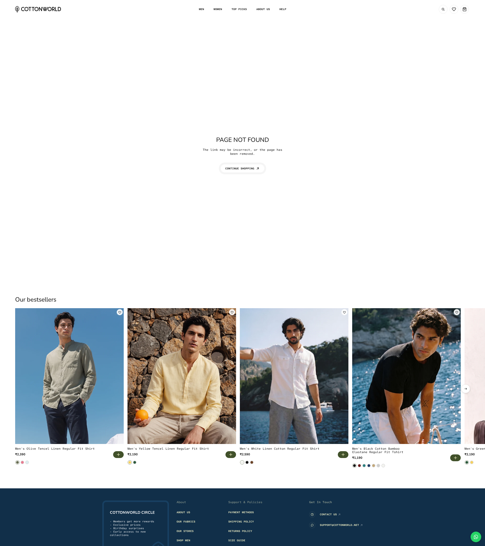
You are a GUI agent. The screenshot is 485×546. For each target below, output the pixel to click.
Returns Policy (240, 531)
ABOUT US (183, 512)
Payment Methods (241, 512)
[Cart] (464, 9)
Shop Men (183, 540)
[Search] (443, 9)
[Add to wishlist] (120, 312)
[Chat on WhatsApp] (476, 537)
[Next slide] (466, 389)
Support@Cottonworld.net (339, 525)
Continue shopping (239, 168)
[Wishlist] (454, 9)
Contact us (328, 514)
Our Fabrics (186, 521)
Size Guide (236, 540)
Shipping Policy (241, 521)
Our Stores (185, 531)
